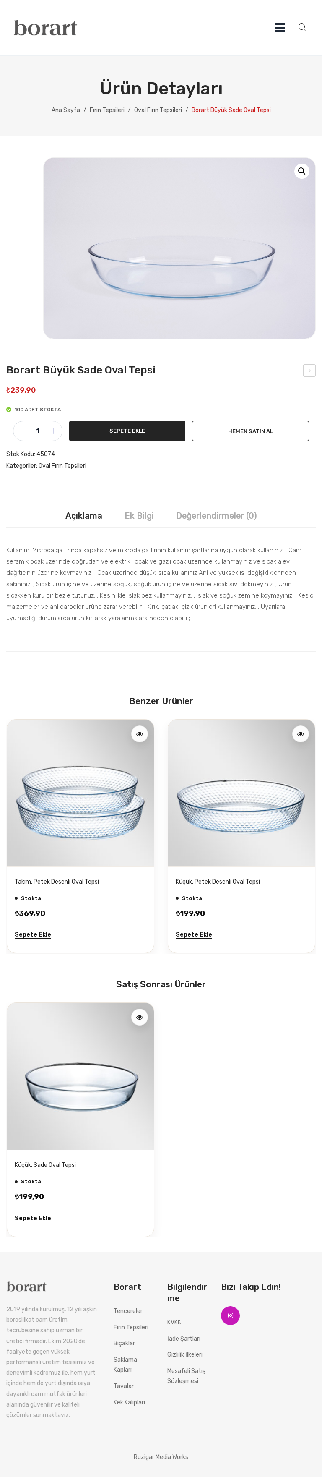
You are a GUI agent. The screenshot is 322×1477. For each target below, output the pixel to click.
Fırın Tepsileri (107, 110)
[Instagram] (230, 1315)
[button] (301, 171)
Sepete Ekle (127, 431)
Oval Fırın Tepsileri (158, 110)
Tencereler (128, 1311)
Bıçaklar (124, 1343)
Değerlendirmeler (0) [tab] (216, 516)
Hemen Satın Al (250, 431)
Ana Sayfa (66, 110)
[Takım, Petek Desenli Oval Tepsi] (80, 793)
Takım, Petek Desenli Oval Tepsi (57, 881)
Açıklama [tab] (83, 516)
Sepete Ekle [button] (33, 934)
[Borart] (46, 28)
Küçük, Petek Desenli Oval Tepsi (218, 881)
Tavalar (124, 1386)
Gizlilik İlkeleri (185, 1354)
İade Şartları (183, 1338)
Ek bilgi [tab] (139, 516)
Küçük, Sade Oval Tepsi (310, 372)
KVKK (174, 1322)
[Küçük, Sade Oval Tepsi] (80, 1076)
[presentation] (14, 836)
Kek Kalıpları (129, 1402)
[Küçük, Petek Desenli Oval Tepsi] (241, 793)
